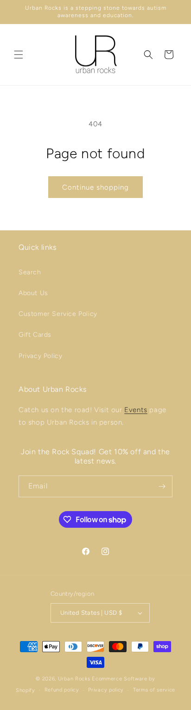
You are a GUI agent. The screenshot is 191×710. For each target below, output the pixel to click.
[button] (18, 54)
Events (135, 410)
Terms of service (154, 690)
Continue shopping (95, 187)
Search (30, 272)
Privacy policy (106, 690)
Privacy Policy (40, 356)
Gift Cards (35, 335)
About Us (33, 293)
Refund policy (62, 690)
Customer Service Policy (58, 314)
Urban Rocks (75, 679)
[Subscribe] (162, 486)
